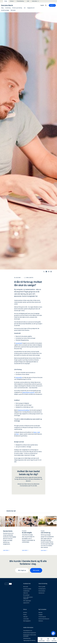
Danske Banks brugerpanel (29, 632)
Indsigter (41, 614)
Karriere (25, 612)
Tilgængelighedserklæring (29, 640)
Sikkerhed (25, 593)
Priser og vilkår (42, 586)
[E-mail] (49, 271)
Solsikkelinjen (26, 591)
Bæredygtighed (27, 621)
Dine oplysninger (27, 600)
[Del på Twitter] (44, 271)
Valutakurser (41, 593)
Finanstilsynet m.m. (27, 630)
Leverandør (26, 618)
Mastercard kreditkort (24, 410)
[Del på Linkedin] (46, 271)
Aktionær (25, 616)
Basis (35, 432)
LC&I (28, 1)
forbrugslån (19, 377)
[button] (2, 8)
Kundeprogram (42, 588)
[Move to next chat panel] (53, 633)
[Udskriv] (51, 271)
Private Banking (20, 1)
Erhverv (12, 1)
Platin (17, 434)
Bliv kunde (36, 570)
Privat (5, 1)
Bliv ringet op (22, 570)
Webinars (41, 621)
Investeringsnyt (42, 616)
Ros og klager (26, 595)
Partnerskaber (42, 591)
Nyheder (40, 612)
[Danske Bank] (7, 5)
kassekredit (19, 343)
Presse (24, 614)
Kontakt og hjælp (27, 588)
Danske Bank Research (44, 618)
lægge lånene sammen (28, 392)
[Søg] (46, 5)
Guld (38, 432)
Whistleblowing (26, 638)
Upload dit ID (26, 602)
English (42, 5)
